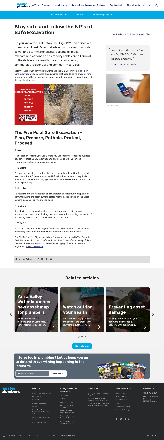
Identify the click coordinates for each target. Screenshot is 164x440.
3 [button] (85, 336)
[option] (82, 309)
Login (149, 5)
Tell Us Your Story (121, 396)
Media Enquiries (121, 400)
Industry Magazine (101, 14)
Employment (116, 5)
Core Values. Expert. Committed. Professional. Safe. (41, 412)
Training (46, 5)
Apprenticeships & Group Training (88, 5)
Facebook (116, 418)
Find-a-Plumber (121, 393)
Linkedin (129, 418)
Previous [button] (11, 309)
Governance (36, 396)
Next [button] (153, 309)
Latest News (57, 14)
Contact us (148, 389)
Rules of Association (39, 403)
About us (36, 389)
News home (82, 346)
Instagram (125, 418)
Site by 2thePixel (153, 436)
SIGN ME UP (58, 374)
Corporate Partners (39, 422)
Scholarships (36, 400)
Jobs (117, 403)
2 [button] (82, 336)
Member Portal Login (123, 410)
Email (51, 259)
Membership (61, 5)
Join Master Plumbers (123, 406)
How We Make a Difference (41, 393)
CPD (34, 5)
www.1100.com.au (34, 246)
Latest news (64, 395)
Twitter (121, 418)
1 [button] (78, 336)
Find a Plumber (134, 5)
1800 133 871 (150, 393)
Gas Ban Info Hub (66, 402)
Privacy (34, 406)
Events (79, 14)
